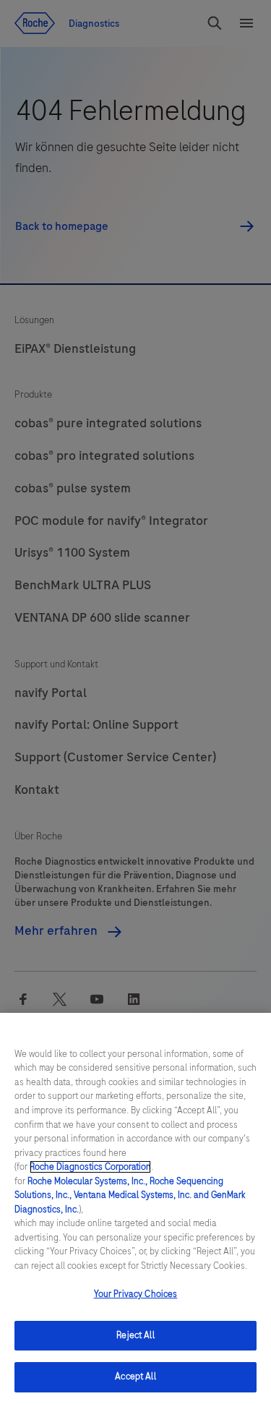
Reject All (135, 1335)
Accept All (135, 1376)
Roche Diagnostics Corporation (90, 1166)
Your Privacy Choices (136, 1294)
